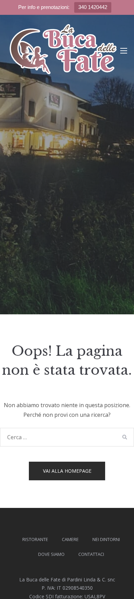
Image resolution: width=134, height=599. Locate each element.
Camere (70, 539)
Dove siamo (51, 554)
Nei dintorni (106, 539)
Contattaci (91, 554)
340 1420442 (92, 7)
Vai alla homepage (67, 471)
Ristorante (35, 539)
